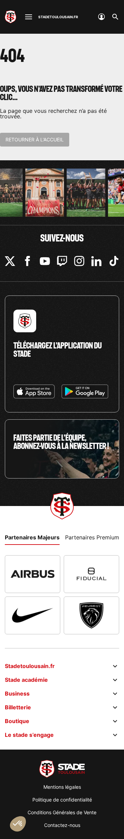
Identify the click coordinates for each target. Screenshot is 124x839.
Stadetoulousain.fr (30, 666)
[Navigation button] (28, 17)
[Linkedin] (96, 261)
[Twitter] (10, 261)
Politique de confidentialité (62, 800)
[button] (18, 824)
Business (17, 693)
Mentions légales (62, 787)
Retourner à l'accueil (35, 139)
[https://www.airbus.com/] (32, 574)
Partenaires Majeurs (32, 537)
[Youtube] (45, 261)
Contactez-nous (62, 825)
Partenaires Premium (92, 537)
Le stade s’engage (29, 734)
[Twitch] (62, 261)
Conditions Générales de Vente (62, 812)
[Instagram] (79, 261)
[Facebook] (27, 261)
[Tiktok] (114, 261)
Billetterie (18, 707)
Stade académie (26, 679)
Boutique (17, 721)
